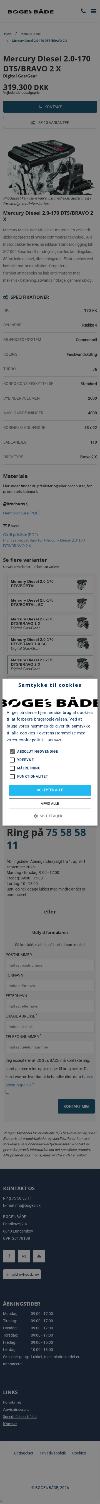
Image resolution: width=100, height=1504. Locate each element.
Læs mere (53, 740)
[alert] (50, 752)
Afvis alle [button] (50, 803)
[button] (50, 816)
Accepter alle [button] (50, 790)
